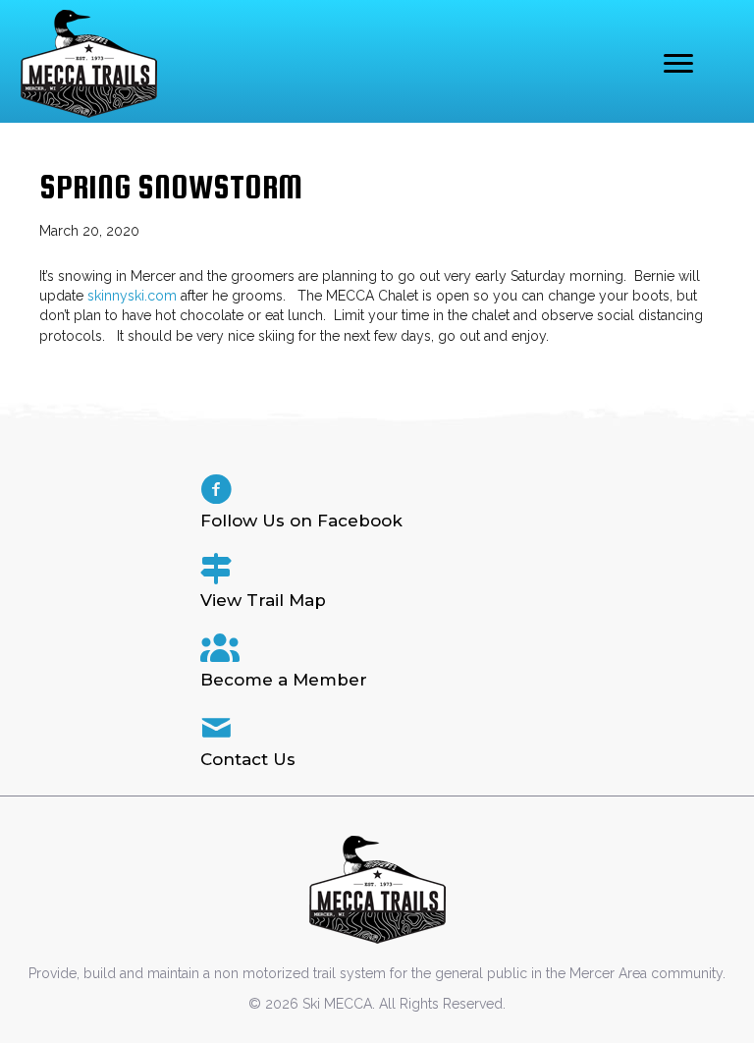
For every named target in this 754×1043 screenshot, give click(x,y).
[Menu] (678, 64)
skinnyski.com (132, 295)
